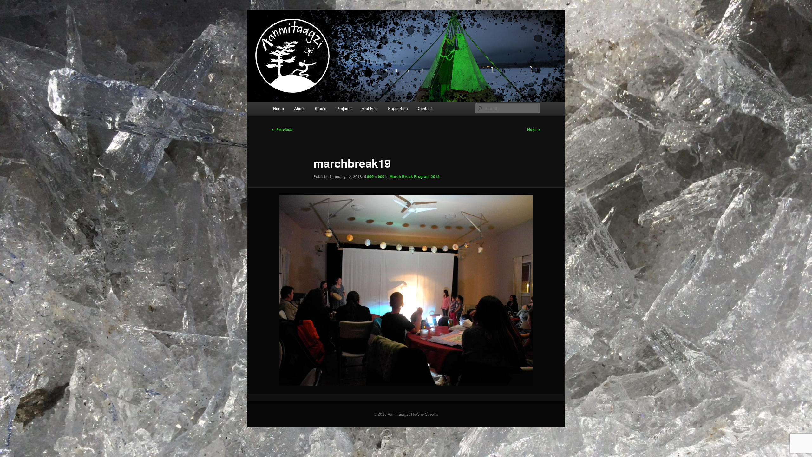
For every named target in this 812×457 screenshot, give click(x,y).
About (299, 108)
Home (278, 108)
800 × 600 (375, 176)
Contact (425, 108)
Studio (320, 108)
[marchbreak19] (406, 290)
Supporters (398, 108)
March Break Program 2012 (415, 176)
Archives (370, 108)
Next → (533, 129)
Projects (344, 108)
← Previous (282, 129)
